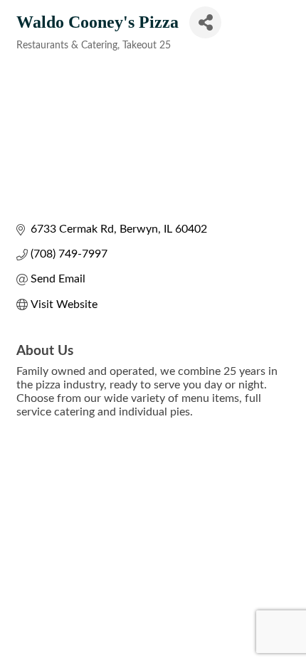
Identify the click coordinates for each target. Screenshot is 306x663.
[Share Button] (205, 22)
